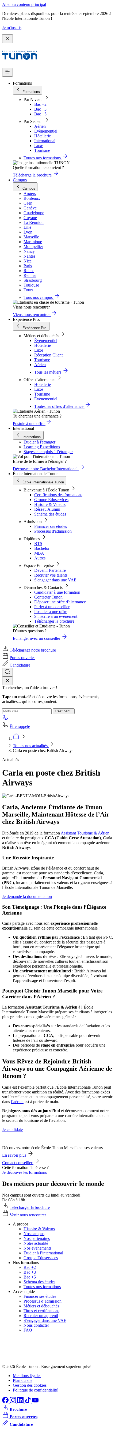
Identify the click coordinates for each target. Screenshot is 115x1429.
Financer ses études (50, 526)
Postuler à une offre (50, 611)
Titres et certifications (41, 1310)
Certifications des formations (58, 494)
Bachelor (41, 548)
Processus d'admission (53, 531)
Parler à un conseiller (52, 606)
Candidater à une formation (57, 592)
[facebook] (6, 1402)
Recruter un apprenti (41, 1315)
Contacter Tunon (48, 597)
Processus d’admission (43, 1301)
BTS (38, 543)
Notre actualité (36, 1243)
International (44, 140)
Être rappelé (20, 726)
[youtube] (35, 1402)
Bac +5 (40, 114)
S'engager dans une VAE (55, 580)
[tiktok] (28, 1402)
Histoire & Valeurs (50, 504)
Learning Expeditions (42, 447)
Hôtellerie (42, 136)
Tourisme (42, 150)
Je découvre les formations (24, 1172)
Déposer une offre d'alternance (60, 602)
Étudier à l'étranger (39, 442)
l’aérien (17, 1101)
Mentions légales (27, 1375)
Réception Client (48, 355)
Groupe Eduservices (51, 499)
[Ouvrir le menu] (7, 72)
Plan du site (22, 1380)
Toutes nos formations (42, 1286)
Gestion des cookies (30, 1385)
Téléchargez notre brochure (33, 650)
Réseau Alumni (47, 509)
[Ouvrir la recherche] (7, 672)
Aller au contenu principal (24, 4)
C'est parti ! (63, 711)
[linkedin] (21, 1402)
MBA (39, 553)
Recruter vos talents (50, 575)
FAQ (28, 1330)
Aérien (40, 126)
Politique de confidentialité (35, 1390)
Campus (20, 180)
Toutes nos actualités (31, 745)
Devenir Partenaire (50, 570)
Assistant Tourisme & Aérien (85, 833)
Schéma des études (50, 514)
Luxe (38, 145)
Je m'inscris (11, 27)
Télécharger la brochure (54, 621)
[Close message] (7, 38)
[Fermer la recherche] (7, 680)
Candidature (20, 665)
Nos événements (37, 1248)
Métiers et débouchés (41, 1306)
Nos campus (34, 1233)
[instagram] (13, 1402)
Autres (39, 558)
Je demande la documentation (27, 896)
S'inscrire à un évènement (55, 616)
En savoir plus (14, 1155)
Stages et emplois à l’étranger (48, 451)
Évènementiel (45, 131)
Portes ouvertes (22, 657)
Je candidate (12, 1129)
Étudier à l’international (43, 1253)
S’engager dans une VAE (45, 1320)
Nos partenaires (37, 1238)
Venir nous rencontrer (28, 1215)
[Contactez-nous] (5, 719)
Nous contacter (36, 1325)
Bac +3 (40, 109)
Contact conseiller (17, 1162)
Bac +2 (40, 104)
